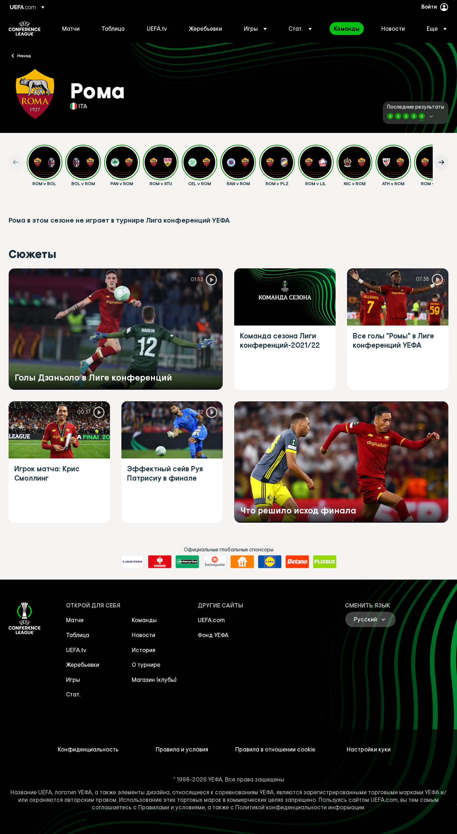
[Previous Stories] (16, 162)
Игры (73, 679)
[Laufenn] (132, 561)
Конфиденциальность (88, 749)
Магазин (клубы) (154, 679)
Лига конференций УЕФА (24, 28)
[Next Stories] (441, 162)
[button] (255, 28)
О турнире (146, 664)
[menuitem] (72, 28)
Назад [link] (24, 55)
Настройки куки (369, 749)
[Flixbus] (324, 561)
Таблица (77, 635)
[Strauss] (159, 561)
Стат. (73, 694)
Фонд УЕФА (213, 635)
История (143, 650)
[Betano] (297, 561)
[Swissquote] (214, 561)
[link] (70, 28)
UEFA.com (211, 620)
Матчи (75, 620)
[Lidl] (269, 561)
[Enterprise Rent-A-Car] (187, 561)
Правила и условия (182, 749)
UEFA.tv (76, 650)
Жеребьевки (82, 664)
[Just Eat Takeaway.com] (242, 561)
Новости (143, 635)
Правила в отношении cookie (275, 749)
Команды (144, 620)
